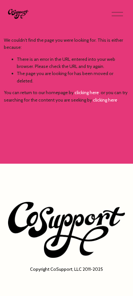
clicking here (87, 92)
